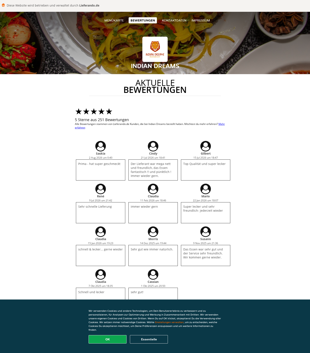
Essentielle (149, 339)
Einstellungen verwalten (169, 322)
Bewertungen (143, 20)
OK (107, 339)
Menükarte (114, 20)
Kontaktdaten (174, 20)
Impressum (200, 20)
